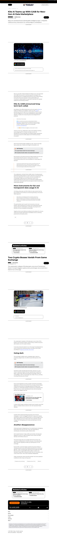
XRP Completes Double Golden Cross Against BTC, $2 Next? (27, 152)
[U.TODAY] (28, 5)
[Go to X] (30, 507)
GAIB (37, 110)
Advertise (10, 518)
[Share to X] (45, 17)
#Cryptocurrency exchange (20, 461)
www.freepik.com (23, 60)
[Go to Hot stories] (41, 148)
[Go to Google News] (19, 64)
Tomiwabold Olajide (34, 252)
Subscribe (15, 502)
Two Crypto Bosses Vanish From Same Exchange (25, 150)
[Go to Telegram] (47, 507)
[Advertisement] (28, 33)
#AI (15, 217)
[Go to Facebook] (38, 507)
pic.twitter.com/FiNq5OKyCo (22, 125)
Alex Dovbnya (16, 252)
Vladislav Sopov (18, 16)
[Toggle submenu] (48, 511)
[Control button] (47, 17)
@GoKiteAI (19, 122)
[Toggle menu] (10, 5)
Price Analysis (10, 515)
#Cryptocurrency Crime (31, 461)
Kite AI (39, 109)
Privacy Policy (19, 532)
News (14, 248)
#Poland (39, 461)
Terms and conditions (12, 532)
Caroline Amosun (33, 495)
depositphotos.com (23, 307)
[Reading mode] (27, 223)
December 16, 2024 (34, 127)
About (9, 520)
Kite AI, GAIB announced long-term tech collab (23, 68)
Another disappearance (19, 317)
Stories (9, 513)
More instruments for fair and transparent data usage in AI (25, 70)
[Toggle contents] (25, 223)
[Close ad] (56, 0)
